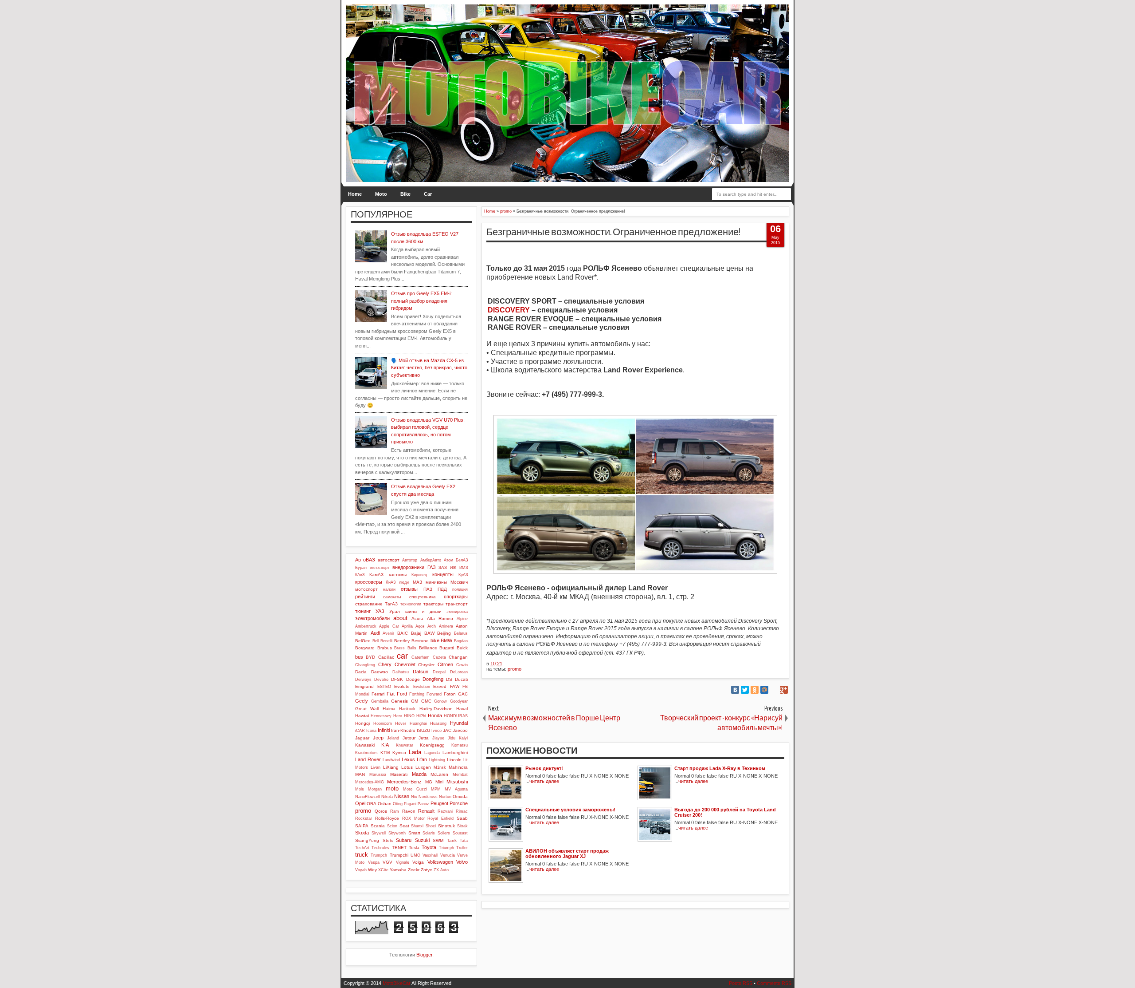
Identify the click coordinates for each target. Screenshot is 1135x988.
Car (428, 194)
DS (449, 679)
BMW (446, 640)
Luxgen (423, 767)
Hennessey (381, 716)
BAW (429, 633)
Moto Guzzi (415, 789)
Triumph (446, 848)
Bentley (402, 640)
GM (414, 701)
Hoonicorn (382, 723)
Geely (361, 700)
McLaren (439, 774)
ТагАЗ (391, 603)
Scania (378, 825)
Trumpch (379, 855)
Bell (375, 641)
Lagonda (432, 753)
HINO (409, 716)
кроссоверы (368, 582)
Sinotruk (446, 825)
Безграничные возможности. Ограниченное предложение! (613, 232)
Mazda (419, 774)
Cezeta (439, 657)
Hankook (407, 709)
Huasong (438, 723)
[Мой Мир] (764, 690)
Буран (361, 567)
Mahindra (458, 767)
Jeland (393, 738)
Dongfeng (433, 679)
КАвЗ (359, 575)
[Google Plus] (784, 690)
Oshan (384, 803)
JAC (447, 730)
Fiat (391, 693)
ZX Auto (441, 870)
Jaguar (362, 737)
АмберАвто (430, 560)
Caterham (420, 657)
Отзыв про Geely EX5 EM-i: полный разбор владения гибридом (421, 301)
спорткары (456, 596)
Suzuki (422, 840)
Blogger (424, 954)
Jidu (451, 738)
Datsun (420, 671)
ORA (371, 803)
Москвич (459, 582)
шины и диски (423, 611)
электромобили (372, 618)
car (402, 656)
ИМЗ (463, 567)
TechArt (362, 848)
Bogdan (461, 641)
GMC (426, 701)
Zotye (426, 869)
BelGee (363, 640)
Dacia (361, 671)
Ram (394, 811)
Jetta (424, 737)
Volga (418, 862)
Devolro (381, 679)
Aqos (420, 626)
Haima (389, 708)
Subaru (403, 840)
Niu (414, 796)
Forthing (416, 694)
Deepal (439, 672)
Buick (462, 647)
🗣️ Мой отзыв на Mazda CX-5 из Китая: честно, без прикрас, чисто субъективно (429, 368)
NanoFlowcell (367, 796)
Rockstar (363, 818)
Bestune (420, 640)
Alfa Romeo (440, 618)
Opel (360, 803)
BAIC (402, 633)
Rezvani (445, 811)
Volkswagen (440, 862)
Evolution (421, 686)
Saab (462, 818)
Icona (371, 730)
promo (514, 669)
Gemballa (379, 701)
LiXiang (391, 767)
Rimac (462, 811)
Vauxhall (430, 855)
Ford (402, 693)
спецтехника (422, 596)
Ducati (461, 679)
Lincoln (454, 759)
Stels (388, 840)
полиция (460, 589)
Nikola (387, 796)
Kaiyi (463, 738)
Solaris (429, 833)
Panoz (423, 804)
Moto (381, 194)
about (400, 618)
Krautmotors (366, 753)
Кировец (419, 575)
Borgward (365, 647)
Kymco (399, 752)
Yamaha (398, 869)
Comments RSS (774, 983)
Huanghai (418, 723)
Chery (384, 664)
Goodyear (459, 701)
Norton (445, 796)
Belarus (461, 633)
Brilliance (428, 647)
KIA (385, 744)
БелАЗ (462, 560)
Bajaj (416, 633)
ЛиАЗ (390, 582)
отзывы (409, 589)
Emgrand (364, 686)
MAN (360, 774)
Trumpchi (399, 855)
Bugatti (446, 647)
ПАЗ (427, 589)
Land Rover (368, 759)
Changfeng (365, 665)
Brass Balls (405, 648)
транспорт (457, 603)
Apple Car (389, 626)
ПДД (442, 589)
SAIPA (361, 825)
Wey (372, 869)
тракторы (433, 603)
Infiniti (384, 730)
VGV (387, 862)
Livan (375, 767)
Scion (392, 826)
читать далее (544, 781)
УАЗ (380, 611)
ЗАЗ (442, 567)
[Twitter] (745, 690)
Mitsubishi (457, 781)
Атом (448, 560)
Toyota (429, 847)
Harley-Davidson (436, 708)
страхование (369, 603)
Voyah (361, 870)
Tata (464, 840)
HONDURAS (456, 716)
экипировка (457, 611)
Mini (439, 781)
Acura (417, 618)
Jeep (378, 737)
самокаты (392, 597)
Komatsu (459, 745)
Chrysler (426, 664)
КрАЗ (463, 575)
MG (428, 781)
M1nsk (440, 767)
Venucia (447, 855)
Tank (452, 840)
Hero (397, 716)
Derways (363, 679)
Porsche (459, 803)
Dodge (413, 679)
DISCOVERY (509, 310)
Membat (460, 774)
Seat (404, 825)
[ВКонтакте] (735, 690)
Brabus (384, 647)
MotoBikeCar (397, 983)
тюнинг (363, 611)
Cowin (462, 665)
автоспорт (388, 559)
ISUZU (423, 730)
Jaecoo (460, 730)
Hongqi (362, 723)
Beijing (444, 633)
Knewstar (404, 745)
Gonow (440, 701)
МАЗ (417, 582)
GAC (463, 694)
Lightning (437, 760)
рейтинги (365, 596)
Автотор (409, 560)
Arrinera (446, 626)
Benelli (386, 641)
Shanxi (417, 826)
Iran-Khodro (403, 730)
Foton (450, 694)
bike (435, 640)
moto (392, 788)
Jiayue (438, 738)
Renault (426, 811)
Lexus (408, 759)
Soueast (460, 833)
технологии (410, 604)
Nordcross (428, 796)
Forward (434, 694)
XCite (383, 870)
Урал (394, 611)
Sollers (444, 833)
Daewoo (379, 671)
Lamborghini (455, 752)
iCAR (360, 730)
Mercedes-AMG (369, 782)
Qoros (381, 811)
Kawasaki (365, 745)
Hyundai (459, 723)
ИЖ (453, 567)
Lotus (407, 767)
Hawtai (362, 715)
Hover (400, 723)
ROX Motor (413, 818)
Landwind (391, 760)
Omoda (460, 796)
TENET (399, 847)
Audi (375, 633)
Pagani (410, 804)
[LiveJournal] (774, 690)
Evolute (402, 686)
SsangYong (367, 840)
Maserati (398, 774)
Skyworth (397, 833)
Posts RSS (740, 983)
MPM (436, 789)
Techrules (380, 848)
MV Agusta (456, 789)
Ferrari (378, 694)
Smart (414, 832)
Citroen (445, 664)
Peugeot (439, 803)
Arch (431, 626)
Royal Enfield (440, 818)
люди (404, 582)
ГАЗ (431, 567)
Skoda (362, 832)
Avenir (388, 633)
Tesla (414, 847)
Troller (462, 848)
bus (359, 657)
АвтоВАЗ (365, 559)
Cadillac (386, 657)
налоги (389, 589)
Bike (405, 194)
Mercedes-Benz (404, 781)
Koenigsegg (432, 745)
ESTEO (384, 686)
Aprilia (407, 626)
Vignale (402, 862)
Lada (415, 752)
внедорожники (408, 567)
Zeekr (413, 869)
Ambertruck (365, 626)
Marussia (377, 774)
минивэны (436, 582)
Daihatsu (400, 672)
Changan (458, 657)
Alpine (462, 619)
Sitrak (462, 826)
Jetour (409, 737)
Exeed (439, 686)
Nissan (401, 796)
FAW (454, 686)
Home (355, 194)
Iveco (436, 730)
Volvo (462, 862)
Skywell (379, 833)
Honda (435, 715)
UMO (415, 855)
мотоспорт (366, 589)
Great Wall (367, 708)
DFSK (397, 679)
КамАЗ (376, 574)
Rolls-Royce (387, 818)
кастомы (398, 574)
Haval (462, 708)
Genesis (399, 701)
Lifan (422, 759)
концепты (443, 574)
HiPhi (421, 716)
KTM (385, 752)
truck (361, 854)
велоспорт (379, 567)
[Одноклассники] (755, 690)
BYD (370, 657)
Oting (398, 804)
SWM (438, 840)
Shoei (431, 826)
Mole (359, 789)
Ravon (408, 811)
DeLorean (459, 672)
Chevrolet (405, 664)
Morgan (375, 789)
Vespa (374, 862)
